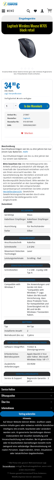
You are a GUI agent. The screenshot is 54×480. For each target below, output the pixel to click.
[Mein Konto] (42, 11)
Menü (10, 11)
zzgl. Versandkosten (12, 93)
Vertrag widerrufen (27, 414)
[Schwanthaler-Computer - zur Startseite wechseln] (10, 4)
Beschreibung (8, 146)
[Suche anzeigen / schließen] (28, 11)
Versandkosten (9, 466)
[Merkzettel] (35, 11)
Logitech (26, 118)
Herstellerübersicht (12, 191)
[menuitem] (8, 11)
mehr (25, 151)
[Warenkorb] (49, 11)
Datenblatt (7, 204)
